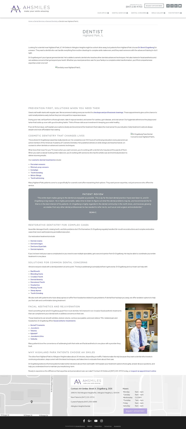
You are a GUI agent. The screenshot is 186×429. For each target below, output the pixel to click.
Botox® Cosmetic (38, 325)
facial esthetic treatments (64, 321)
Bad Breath (35, 271)
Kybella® (34, 333)
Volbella (34, 339)
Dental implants (37, 249)
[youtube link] (180, 6)
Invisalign (34, 170)
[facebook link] (168, 6)
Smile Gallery (157, 13)
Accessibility (117, 426)
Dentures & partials (38, 246)
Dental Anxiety (37, 279)
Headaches (35, 285)
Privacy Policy (98, 426)
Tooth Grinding (37, 293)
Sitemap (89, 426)
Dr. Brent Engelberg (146, 47)
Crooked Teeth (37, 277)
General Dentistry (52, 21)
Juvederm (35, 328)
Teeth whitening (37, 178)
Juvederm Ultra (37, 336)
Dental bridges (37, 244)
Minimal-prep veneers (40, 167)
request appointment (135, 411)
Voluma (34, 331)
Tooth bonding (37, 172)
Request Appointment (154, 5)
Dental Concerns (138, 13)
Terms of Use (108, 426)
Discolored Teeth (38, 282)
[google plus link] (176, 6)
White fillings (36, 175)
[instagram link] (172, 6)
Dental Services (119, 13)
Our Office (102, 13)
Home (30, 21)
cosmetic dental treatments (43, 160)
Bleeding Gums (37, 274)
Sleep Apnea (36, 290)
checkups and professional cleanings (108, 112)
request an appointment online (143, 371)
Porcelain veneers (38, 164)
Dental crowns (36, 241)
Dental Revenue (80, 426)
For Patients (174, 13)
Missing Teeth (36, 288)
